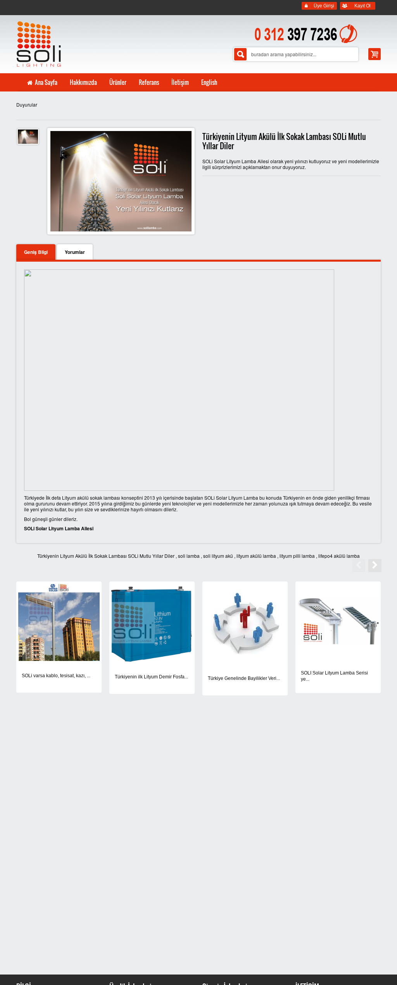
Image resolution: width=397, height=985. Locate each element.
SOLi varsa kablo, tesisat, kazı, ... (56, 675)
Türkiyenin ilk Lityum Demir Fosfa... (151, 677)
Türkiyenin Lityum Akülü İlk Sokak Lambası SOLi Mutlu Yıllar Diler (105, 555)
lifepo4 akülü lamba (339, 555)
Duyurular (26, 104)
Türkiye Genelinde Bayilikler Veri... (244, 678)
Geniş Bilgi (36, 251)
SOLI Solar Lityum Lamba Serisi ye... (334, 676)
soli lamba (189, 555)
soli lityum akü (218, 555)
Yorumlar (75, 251)
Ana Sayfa (45, 82)
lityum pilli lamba (297, 555)
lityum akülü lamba (256, 555)
